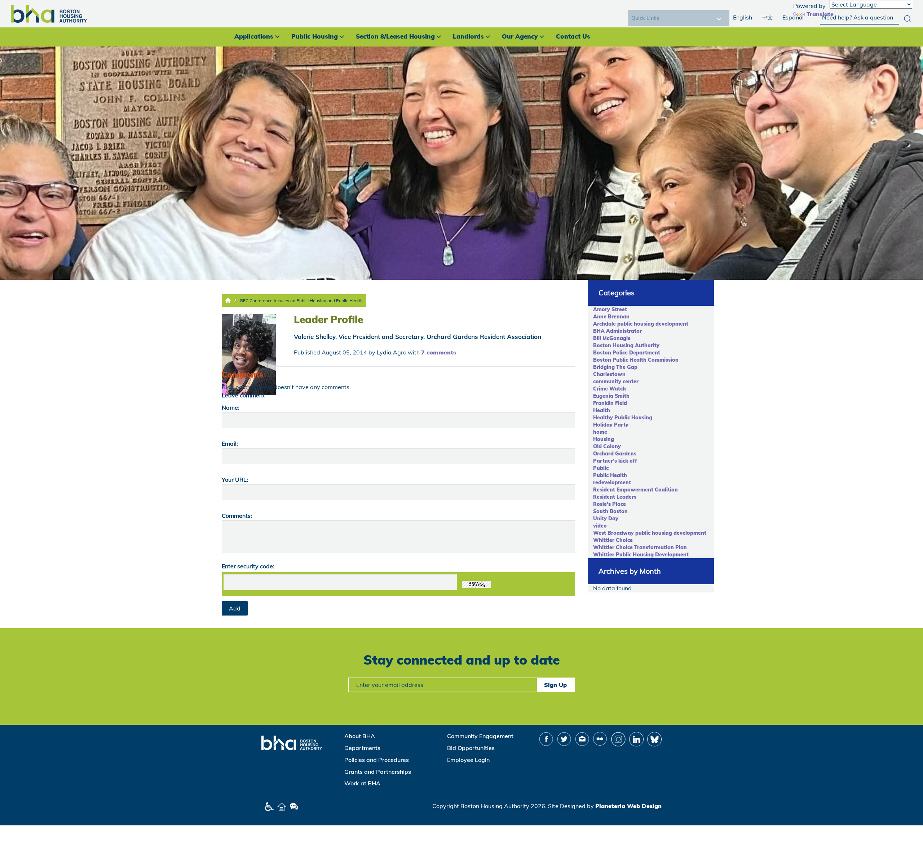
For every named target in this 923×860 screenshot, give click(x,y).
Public (601, 468)
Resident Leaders (614, 497)
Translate (820, 14)
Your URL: (235, 479)
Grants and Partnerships (377, 771)
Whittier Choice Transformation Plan (640, 547)
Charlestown (609, 374)
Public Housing (314, 36)
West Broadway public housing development (649, 533)
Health (601, 410)
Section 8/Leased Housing (395, 36)
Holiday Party (610, 425)
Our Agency (520, 36)
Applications (253, 36)
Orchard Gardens (614, 453)
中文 (767, 17)
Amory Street (610, 309)
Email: (230, 443)
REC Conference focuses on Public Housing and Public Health (301, 300)
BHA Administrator (617, 331)
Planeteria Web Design (628, 806)
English (742, 17)
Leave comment (243, 395)
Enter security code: (248, 566)
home (600, 432)
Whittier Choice (613, 540)
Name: (230, 407)
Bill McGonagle (612, 338)
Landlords (468, 36)
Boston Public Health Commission (636, 360)
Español (793, 17)
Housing (603, 439)
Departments (362, 747)
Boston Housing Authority (626, 345)
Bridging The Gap (615, 367)
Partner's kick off (615, 461)
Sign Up (555, 684)
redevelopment (612, 482)
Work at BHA (362, 783)
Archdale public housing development (640, 324)
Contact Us (573, 36)
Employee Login (468, 759)
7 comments (438, 352)
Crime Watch (609, 388)
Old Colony (607, 446)
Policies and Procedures (376, 759)
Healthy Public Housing (622, 417)
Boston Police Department (626, 352)
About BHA (359, 736)
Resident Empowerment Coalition (635, 489)
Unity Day (605, 518)
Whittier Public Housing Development (641, 554)
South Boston (610, 511)
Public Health (610, 475)
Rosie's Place (609, 504)
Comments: (237, 515)
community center (616, 381)
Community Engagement (480, 736)
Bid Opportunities (471, 747)
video (600, 525)
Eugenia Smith (611, 396)
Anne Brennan (611, 316)
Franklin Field (610, 403)
